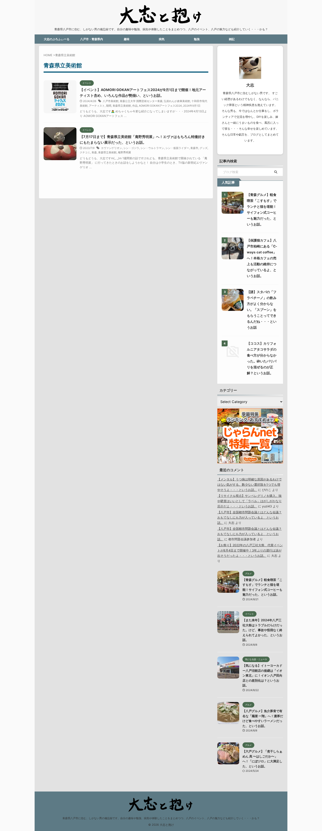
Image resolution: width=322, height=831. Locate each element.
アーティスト (97, 105)
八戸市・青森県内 (91, 39)
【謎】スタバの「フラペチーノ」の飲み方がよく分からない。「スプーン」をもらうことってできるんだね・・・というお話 (261, 310)
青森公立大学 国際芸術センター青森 (141, 101)
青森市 (194, 148)
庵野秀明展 (124, 152)
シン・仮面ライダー (177, 148)
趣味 (126, 39)
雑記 (232, 39)
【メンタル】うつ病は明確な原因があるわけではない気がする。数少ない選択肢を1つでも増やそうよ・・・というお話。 (249, 484)
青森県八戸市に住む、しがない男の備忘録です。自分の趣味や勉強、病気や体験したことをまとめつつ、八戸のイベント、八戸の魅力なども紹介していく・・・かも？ (161, 818)
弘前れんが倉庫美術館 (177, 101)
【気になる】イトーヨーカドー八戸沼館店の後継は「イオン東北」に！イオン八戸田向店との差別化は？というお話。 (262, 675)
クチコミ (85, 152)
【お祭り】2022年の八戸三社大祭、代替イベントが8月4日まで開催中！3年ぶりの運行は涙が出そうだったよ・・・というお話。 (250, 550)
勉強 (197, 39)
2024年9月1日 (191, 105)
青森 (94, 152)
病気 (162, 39)
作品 (135, 105)
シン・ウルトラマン (152, 148)
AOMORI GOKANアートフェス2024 (160, 105)
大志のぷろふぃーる (56, 39)
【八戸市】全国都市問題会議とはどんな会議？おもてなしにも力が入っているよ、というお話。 (249, 517)
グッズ (203, 148)
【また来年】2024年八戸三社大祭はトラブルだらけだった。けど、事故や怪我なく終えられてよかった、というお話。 (262, 630)
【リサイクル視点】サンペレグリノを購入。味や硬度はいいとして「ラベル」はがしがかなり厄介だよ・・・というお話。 (249, 501)
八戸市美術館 (111, 101)
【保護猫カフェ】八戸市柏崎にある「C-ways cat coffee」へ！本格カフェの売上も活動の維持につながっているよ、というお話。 (262, 258)
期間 (108, 105)
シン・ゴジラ (131, 148)
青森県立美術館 (122, 105)
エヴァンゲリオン (111, 148)
